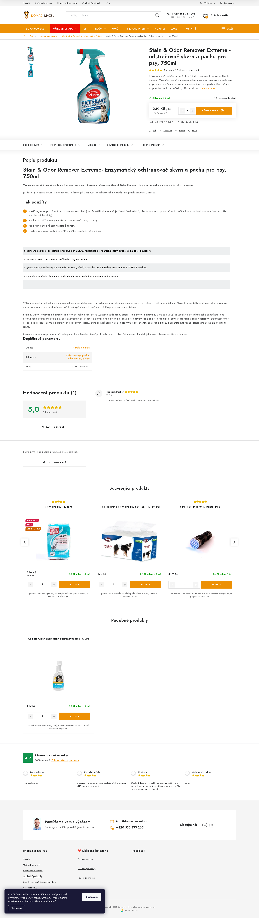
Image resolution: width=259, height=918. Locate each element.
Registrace (229, 3)
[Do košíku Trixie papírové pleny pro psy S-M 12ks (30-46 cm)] (145, 584)
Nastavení (16, 908)
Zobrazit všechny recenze (65, 760)
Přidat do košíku (214, 110)
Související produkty (118, 145)
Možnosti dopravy (43, 3)
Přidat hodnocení (55, 426)
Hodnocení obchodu (67, 3)
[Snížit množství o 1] (182, 111)
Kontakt (26, 3)
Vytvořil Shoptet (131, 910)
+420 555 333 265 (183, 13)
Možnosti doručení (227, 97)
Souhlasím (92, 897)
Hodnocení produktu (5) (63, 145)
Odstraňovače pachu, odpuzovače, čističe (78, 357)
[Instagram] (212, 825)
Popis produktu (31, 145)
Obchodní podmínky (91, 3)
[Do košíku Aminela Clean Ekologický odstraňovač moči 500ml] (74, 716)
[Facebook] (204, 825)
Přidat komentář (55, 462)
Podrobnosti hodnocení (188, 70)
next (234, 542)
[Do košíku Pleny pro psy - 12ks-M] (74, 584)
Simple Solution (193, 122)
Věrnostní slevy (30, 887)
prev (24, 542)
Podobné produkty (150, 145)
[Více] (227, 28)
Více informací (210, 88)
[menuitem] (36, 28)
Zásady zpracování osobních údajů (39, 882)
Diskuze (92, 145)
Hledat (157, 15)
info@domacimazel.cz (131, 821)
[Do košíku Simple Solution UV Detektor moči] (216, 585)
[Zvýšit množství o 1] (192, 111)
